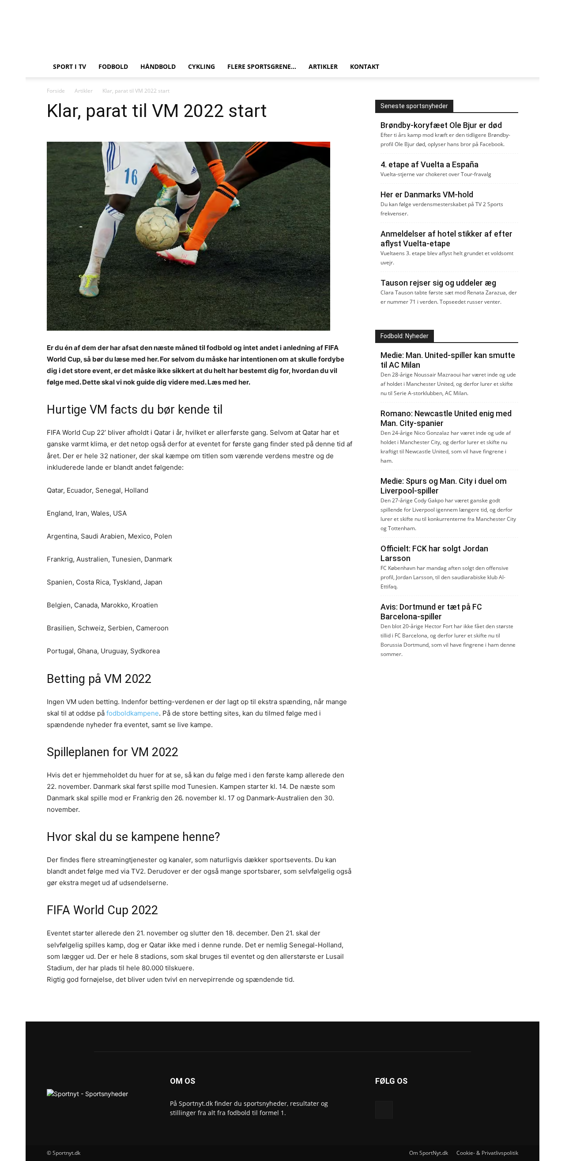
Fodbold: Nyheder (404, 335)
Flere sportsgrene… (261, 66)
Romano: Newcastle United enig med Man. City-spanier (446, 418)
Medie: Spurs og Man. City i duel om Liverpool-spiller (443, 485)
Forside (56, 90)
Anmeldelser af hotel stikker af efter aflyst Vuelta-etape (446, 238)
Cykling (201, 66)
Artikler (323, 66)
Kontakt (364, 66)
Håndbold (158, 66)
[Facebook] (384, 1110)
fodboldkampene (132, 713)
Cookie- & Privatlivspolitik (487, 1153)
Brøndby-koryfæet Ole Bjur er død (441, 125)
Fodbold (113, 66)
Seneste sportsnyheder (414, 105)
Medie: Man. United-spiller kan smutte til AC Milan (447, 360)
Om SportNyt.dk (428, 1153)
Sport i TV (69, 66)
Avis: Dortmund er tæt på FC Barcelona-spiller (431, 611)
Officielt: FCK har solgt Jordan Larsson (434, 553)
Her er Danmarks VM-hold (426, 194)
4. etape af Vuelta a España (429, 164)
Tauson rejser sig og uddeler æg (438, 282)
